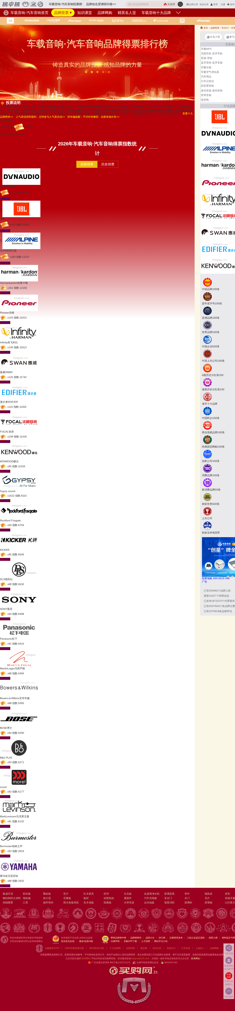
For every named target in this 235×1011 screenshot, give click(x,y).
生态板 (128, 893)
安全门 (168, 898)
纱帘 (106, 893)
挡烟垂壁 (8, 902)
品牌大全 (150, 937)
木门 (187, 898)
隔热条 (208, 893)
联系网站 (197, 958)
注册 (223, 4)
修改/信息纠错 (86, 941)
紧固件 (128, 898)
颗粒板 (47, 893)
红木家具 (89, 893)
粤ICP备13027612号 (120, 962)
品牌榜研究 (135, 937)
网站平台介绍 (160, 941)
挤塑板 (208, 902)
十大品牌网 (115, 948)
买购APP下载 (130, 941)
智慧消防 (169, 902)
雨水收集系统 (71, 902)
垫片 (65, 893)
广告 (204, 581)
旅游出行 (171, 948)
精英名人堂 (127, 13)
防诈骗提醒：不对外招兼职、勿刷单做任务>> (93, 116)
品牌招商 (130, 948)
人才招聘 (145, 941)
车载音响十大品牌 (156, 13)
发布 (232, 4)
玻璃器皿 (169, 893)
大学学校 (185, 948)
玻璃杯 (188, 902)
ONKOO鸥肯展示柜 (74, 948)
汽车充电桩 (150, 898)
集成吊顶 (8, 893)
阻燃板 (107, 902)
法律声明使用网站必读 (147, 962)
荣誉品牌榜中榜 (118, 937)
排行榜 (162, 937)
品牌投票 (61, 13)
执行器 (47, 898)
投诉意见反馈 (67, 941)
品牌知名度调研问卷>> (101, 4)
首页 (205, 28)
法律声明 (115, 941)
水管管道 (129, 902)
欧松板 (27, 893)
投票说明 (13, 103)
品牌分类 (193, 4)
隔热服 (27, 898)
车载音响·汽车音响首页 (28, 13)
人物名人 (200, 948)
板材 (86, 898)
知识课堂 (84, 13)
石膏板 (67, 898)
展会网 (143, 948)
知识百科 (157, 948)
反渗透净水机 (152, 893)
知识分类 (204, 4)
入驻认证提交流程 (196, 937)
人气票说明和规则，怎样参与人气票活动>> (40, 116)
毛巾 (207, 898)
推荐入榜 (213, 937)
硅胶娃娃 (109, 898)
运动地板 (149, 902)
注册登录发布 (176, 937)
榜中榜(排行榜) (96, 948)
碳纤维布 (48, 902)
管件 (187, 893)
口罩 (25, 902)
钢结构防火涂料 (12, 898)
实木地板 (89, 902)
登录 (215, 4)
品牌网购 (104, 13)
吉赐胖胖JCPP (52, 948)
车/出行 (225, 28)
